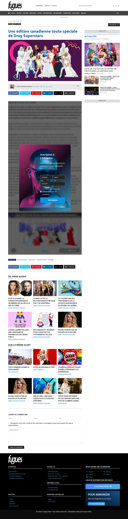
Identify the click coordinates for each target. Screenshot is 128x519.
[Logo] (22, 5)
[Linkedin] (87, 474)
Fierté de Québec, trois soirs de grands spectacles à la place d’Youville (110, 89)
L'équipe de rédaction (64, 374)
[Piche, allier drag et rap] (45, 357)
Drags (19, 21)
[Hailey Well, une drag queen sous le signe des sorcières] (45, 386)
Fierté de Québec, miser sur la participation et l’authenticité (109, 78)
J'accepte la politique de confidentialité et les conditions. (51, 191)
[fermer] (72, 146)
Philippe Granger (38, 369)
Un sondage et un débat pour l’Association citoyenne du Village (43, 332)
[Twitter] (119, 6)
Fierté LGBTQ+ (17, 24)
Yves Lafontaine (13, 372)
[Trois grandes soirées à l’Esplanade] (20, 357)
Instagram (108, 471)
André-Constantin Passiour (24, 86)
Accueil (10, 21)
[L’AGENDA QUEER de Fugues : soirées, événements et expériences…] (70, 357)
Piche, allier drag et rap (44, 367)
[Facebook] (114, 6)
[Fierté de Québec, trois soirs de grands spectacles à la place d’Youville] (92, 91)
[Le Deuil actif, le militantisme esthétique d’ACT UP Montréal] (45, 288)
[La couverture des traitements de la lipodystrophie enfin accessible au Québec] (70, 288)
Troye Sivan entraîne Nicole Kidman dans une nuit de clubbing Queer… (69, 398)
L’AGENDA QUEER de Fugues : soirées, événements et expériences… (69, 369)
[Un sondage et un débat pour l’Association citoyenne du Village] (45, 320)
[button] (117, 13)
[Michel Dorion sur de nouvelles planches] (70, 320)
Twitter (108, 474)
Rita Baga (50, 259)
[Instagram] (116, 6)
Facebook (91, 471)
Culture (15, 21)
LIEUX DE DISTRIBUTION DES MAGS (99, 480)
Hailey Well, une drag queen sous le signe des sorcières (43, 398)
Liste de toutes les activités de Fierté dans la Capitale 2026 (100, 70)
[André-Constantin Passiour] (12, 86)
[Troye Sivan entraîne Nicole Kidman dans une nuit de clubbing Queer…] (70, 386)
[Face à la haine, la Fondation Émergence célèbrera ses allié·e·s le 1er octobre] (20, 288)
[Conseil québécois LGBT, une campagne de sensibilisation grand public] (20, 320)
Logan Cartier (62, 403)
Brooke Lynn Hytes (22, 259)
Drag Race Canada (42, 259)
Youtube (90, 477)
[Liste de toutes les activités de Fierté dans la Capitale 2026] (102, 54)
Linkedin (90, 474)
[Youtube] (87, 477)
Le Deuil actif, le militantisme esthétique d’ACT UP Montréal (44, 301)
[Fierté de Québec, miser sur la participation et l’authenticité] (92, 80)
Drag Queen (32, 259)
